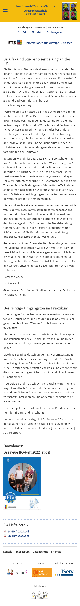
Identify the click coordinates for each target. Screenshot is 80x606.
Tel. (24, 32)
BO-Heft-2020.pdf (18, 536)
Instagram (56, 32)
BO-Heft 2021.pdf (18, 531)
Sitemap (56, 551)
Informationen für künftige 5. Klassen (49, 43)
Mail (38, 32)
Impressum (22, 551)
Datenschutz (40, 551)
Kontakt (7, 551)
